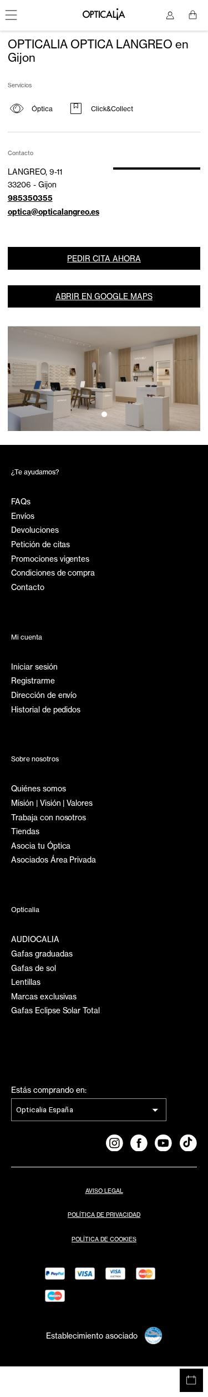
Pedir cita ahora (104, 258)
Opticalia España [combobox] (44, 1109)
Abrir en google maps (104, 296)
